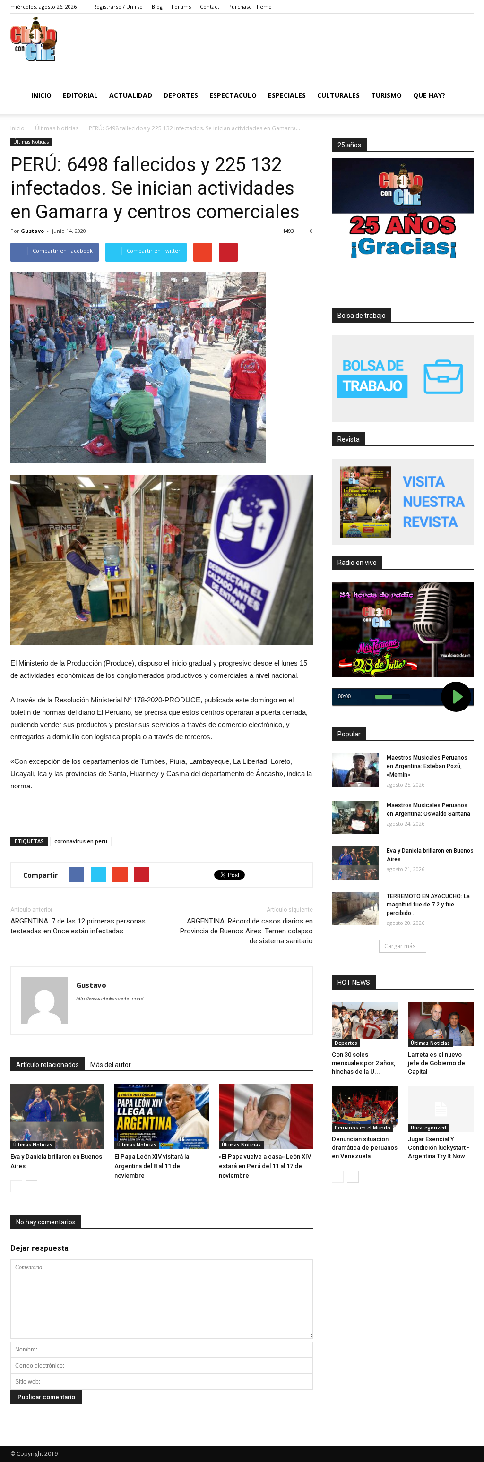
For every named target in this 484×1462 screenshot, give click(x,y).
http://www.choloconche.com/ (109, 998)
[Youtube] (466, 6)
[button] (462, 94)
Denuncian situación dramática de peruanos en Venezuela (365, 1148)
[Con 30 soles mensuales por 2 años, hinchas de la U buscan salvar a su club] (365, 1020)
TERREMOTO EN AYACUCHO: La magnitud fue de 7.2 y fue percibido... (428, 904)
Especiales (287, 95)
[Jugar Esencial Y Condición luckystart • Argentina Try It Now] (441, 1109)
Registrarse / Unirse (118, 6)
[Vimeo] (438, 6)
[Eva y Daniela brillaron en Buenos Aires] (57, 1116)
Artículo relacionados (47, 1065)
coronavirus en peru (80, 841)
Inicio (41, 95)
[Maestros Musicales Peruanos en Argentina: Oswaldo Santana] (355, 817)
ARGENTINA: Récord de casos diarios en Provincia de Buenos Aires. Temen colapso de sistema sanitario (246, 931)
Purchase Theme (250, 6)
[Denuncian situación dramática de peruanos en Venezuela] (365, 1107)
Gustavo (32, 230)
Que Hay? (429, 95)
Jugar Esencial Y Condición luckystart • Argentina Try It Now (438, 1148)
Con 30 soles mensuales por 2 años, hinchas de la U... (363, 1063)
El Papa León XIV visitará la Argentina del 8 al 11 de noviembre (151, 1166)
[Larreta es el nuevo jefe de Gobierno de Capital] (441, 1024)
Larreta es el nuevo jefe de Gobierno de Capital (436, 1063)
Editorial (80, 95)
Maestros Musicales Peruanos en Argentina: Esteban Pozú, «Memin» (427, 766)
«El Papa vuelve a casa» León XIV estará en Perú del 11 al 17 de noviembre (265, 1166)
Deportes (181, 95)
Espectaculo (233, 95)
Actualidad (130, 95)
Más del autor (110, 1065)
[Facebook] (410, 6)
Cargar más (399, 946)
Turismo (386, 95)
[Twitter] (424, 6)
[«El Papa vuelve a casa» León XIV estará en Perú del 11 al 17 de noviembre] (266, 1116)
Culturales (338, 95)
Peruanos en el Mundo (362, 1127)
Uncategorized (428, 1127)
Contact (209, 6)
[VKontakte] (452, 6)
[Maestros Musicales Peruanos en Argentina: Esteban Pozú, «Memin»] (355, 770)
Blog (157, 6)
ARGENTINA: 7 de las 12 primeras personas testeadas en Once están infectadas (78, 926)
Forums (181, 6)
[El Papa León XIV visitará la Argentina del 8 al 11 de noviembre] (161, 1116)
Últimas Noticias (31, 141)
